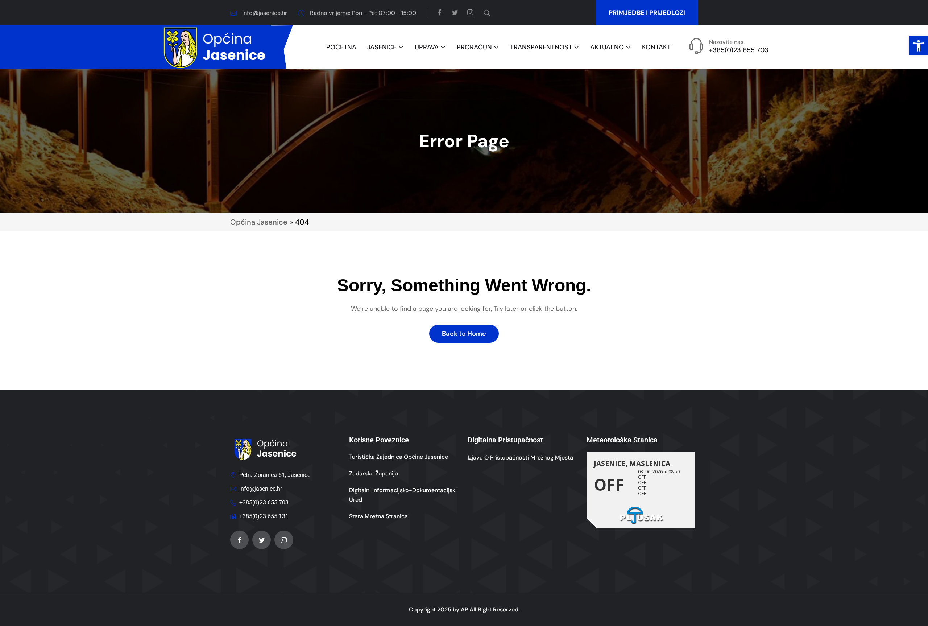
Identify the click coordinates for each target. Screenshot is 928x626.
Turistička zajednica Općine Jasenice (398, 457)
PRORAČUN (474, 47)
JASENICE (382, 47)
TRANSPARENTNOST (541, 47)
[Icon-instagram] (283, 540)
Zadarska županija (373, 473)
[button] (918, 45)
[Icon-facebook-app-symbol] (239, 540)
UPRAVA (427, 47)
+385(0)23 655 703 (738, 50)
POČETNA (341, 47)
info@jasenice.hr (264, 13)
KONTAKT (656, 47)
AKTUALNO (607, 47)
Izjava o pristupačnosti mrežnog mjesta (520, 457)
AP (464, 609)
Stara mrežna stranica (378, 516)
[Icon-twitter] (261, 540)
